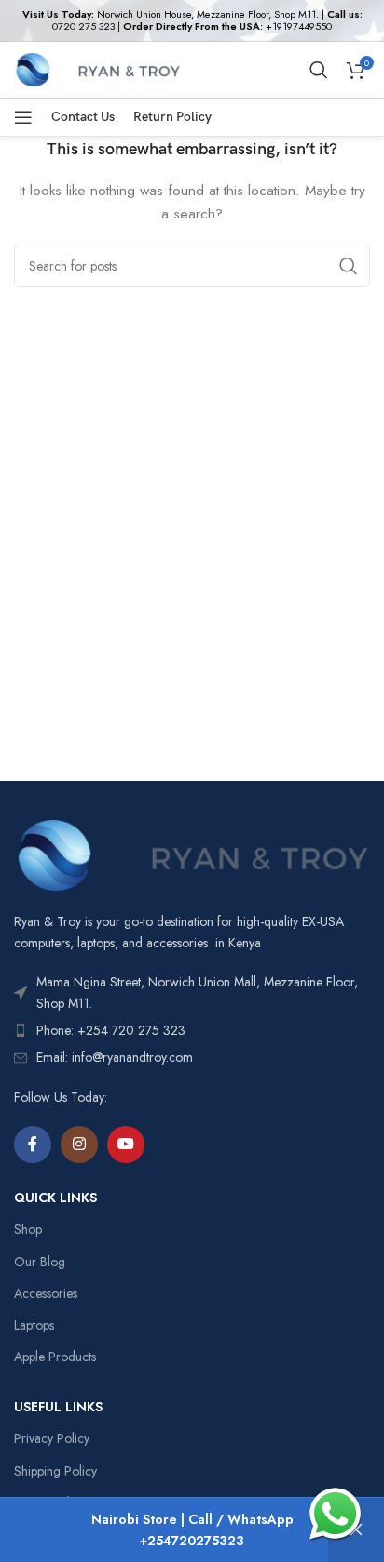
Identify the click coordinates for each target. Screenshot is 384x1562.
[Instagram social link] (79, 1144)
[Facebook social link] (32, 1144)
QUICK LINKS (55, 1197)
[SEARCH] (348, 266)
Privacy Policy (51, 1438)
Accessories (45, 1293)
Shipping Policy (55, 1471)
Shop (28, 1229)
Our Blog (39, 1261)
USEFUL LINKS (58, 1406)
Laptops (34, 1325)
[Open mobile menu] (23, 117)
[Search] (318, 69)
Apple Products (55, 1356)
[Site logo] (97, 68)
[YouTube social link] (125, 1144)
